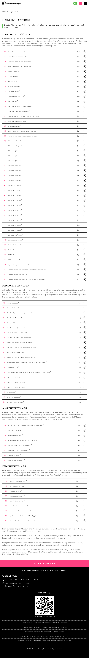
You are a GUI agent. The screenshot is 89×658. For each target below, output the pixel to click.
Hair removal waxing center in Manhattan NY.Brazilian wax (44, 632)
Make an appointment (44, 563)
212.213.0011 (11, 575)
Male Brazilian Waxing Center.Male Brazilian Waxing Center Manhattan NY (44, 636)
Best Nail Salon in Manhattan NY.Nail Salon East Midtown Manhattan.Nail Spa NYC (44, 641)
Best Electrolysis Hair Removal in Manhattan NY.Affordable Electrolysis (44, 623)
